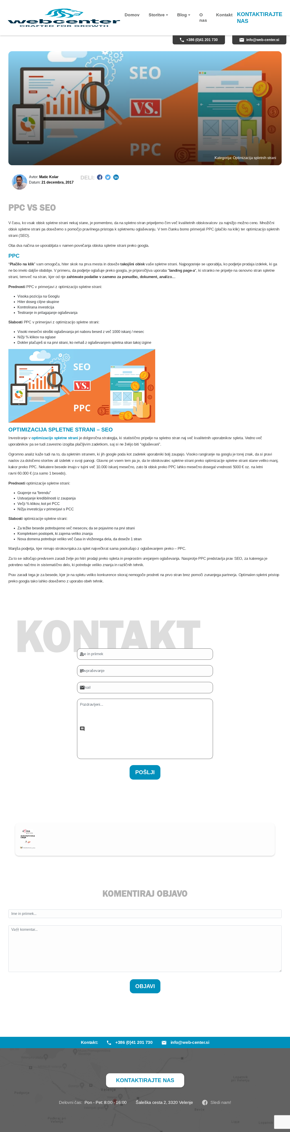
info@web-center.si (262, 40)
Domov (132, 14)
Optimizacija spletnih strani (254, 158)
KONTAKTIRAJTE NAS (259, 17)
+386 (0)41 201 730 (202, 40)
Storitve (157, 14)
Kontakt (224, 14)
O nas (203, 17)
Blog (182, 14)
